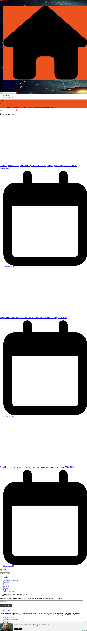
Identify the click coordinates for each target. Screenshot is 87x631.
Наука (5, 89)
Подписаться (6, 605)
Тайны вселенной (9, 88)
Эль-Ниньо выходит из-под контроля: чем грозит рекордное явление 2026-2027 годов (40, 467)
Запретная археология (10, 82)
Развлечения (7, 588)
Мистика (6, 86)
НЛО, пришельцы (8, 80)
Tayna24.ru (3, 0)
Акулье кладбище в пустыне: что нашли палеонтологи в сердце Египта (33, 317)
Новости (6, 83)
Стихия (5, 85)
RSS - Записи (6, 610)
